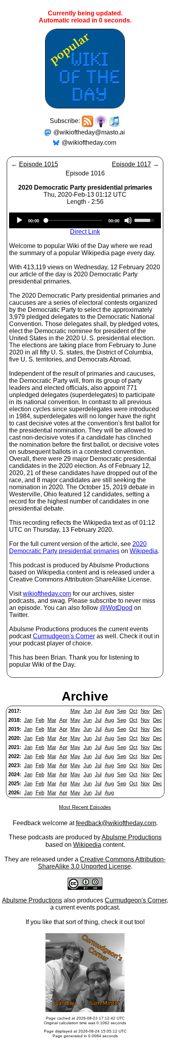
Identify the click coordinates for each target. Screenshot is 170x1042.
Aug (109, 711)
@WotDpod (116, 607)
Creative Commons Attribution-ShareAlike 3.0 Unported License (102, 863)
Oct (133, 711)
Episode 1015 (38, 164)
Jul (98, 711)
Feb (40, 720)
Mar (51, 720)
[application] (85, 220)
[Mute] (128, 220)
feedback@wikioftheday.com (116, 823)
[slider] (145, 220)
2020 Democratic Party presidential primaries (78, 547)
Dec (157, 711)
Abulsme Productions (132, 837)
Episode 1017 (131, 164)
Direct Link (85, 231)
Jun (87, 711)
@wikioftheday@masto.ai (89, 132)
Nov (145, 711)
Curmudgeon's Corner (64, 636)
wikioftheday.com (47, 593)
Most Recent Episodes (85, 807)
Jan (28, 720)
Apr (63, 720)
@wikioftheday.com (89, 142)
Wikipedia (144, 551)
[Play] (19, 220)
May (75, 711)
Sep (121, 711)
